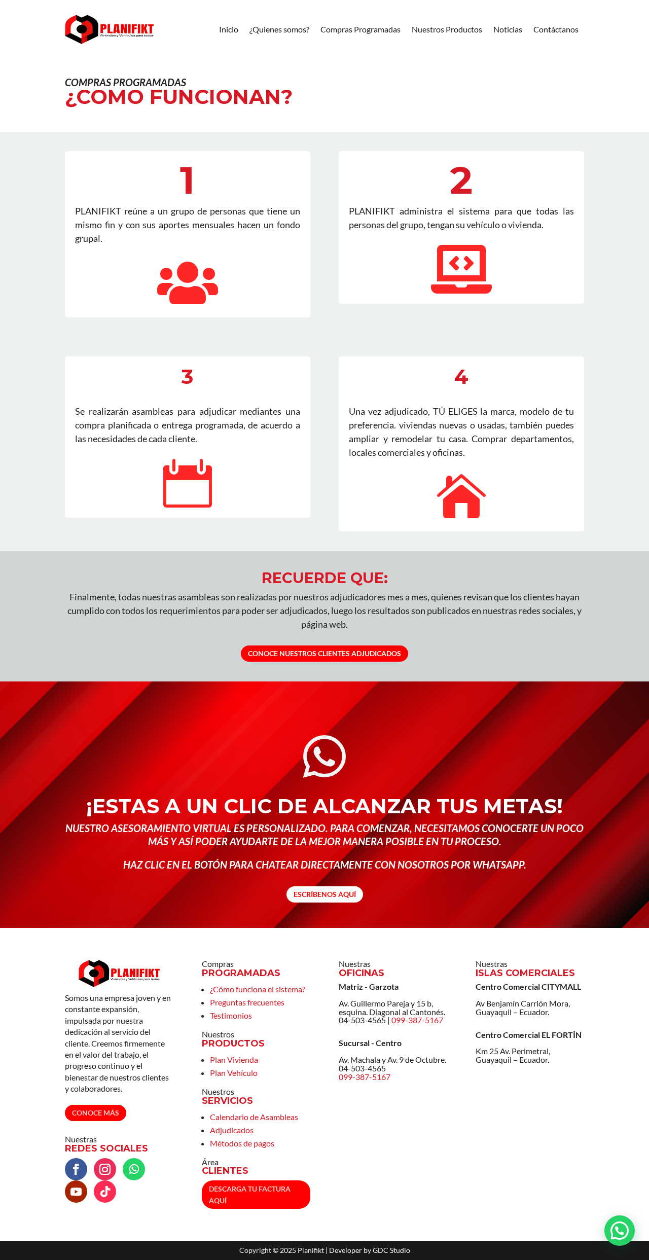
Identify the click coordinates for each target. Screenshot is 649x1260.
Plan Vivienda (234, 1059)
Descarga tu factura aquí (250, 1194)
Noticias (507, 29)
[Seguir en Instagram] (105, 1169)
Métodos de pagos (242, 1143)
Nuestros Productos (447, 29)
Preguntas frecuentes (247, 1002)
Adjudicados (232, 1130)
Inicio (228, 29)
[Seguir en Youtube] (76, 1191)
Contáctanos (556, 29)
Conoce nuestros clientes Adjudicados (324, 653)
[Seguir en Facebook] (76, 1169)
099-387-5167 (417, 1020)
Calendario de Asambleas (254, 1117)
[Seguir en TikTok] (105, 1191)
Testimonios (231, 1015)
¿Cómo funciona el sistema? (257, 989)
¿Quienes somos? (279, 29)
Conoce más (95, 1112)
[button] (619, 1230)
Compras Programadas (360, 29)
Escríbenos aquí (325, 894)
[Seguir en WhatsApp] (134, 1169)
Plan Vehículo (234, 1072)
